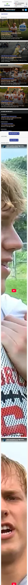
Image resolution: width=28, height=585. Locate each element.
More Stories (13, 140)
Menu (2, 10)
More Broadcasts (13, 133)
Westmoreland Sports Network (10, 10)
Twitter (26, 10)
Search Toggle (23, 10)
